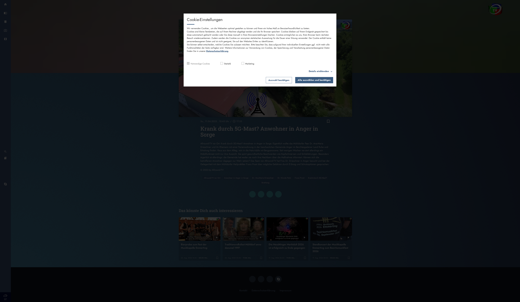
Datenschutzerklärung (217, 51)
